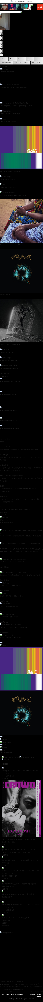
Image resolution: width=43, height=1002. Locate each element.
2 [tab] (1, 34)
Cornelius (3, 507)
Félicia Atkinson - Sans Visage (10, 113)
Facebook (32, 994)
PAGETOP (39, 996)
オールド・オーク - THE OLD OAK (11, 638)
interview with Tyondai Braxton (9, 428)
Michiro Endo (4, 465)
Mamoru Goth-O (5, 447)
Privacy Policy (19, 994)
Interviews (21, 59)
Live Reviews (4, 601)
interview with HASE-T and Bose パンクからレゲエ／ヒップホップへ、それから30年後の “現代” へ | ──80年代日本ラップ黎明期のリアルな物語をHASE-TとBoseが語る (21, 986)
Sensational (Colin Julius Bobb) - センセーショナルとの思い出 (20, 575)
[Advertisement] (21, 956)
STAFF (7, 994)
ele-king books (6, 62)
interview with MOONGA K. (8, 421)
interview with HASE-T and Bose (10, 381)
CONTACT (12, 994)
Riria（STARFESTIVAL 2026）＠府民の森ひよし (15, 627)
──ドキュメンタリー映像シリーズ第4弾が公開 (15, 509)
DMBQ (2, 486)
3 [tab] (1, 37)
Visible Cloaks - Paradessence (10, 344)
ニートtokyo (4, 455)
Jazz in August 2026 (6, 523)
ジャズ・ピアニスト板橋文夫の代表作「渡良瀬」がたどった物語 (21, 536)
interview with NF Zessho (8, 394)
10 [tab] (1, 55)
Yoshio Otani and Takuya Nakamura (11, 475)
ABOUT (3, 994)
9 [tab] (1, 52)
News (38, 59)
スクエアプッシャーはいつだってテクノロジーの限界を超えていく (21, 549)
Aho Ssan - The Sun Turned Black (11, 245)
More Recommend (6, 753)
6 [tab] (1, 44)
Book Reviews (4, 580)
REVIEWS (3, 66)
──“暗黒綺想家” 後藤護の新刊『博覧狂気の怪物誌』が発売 (19, 449)
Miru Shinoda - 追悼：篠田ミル (10, 617)
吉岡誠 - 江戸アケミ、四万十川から (11, 596)
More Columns (4, 567)
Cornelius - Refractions (7, 72)
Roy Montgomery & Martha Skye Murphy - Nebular (16, 106)
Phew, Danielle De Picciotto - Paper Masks (13, 87)
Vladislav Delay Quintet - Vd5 (9, 368)
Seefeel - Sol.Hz (5, 295)
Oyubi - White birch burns (8, 187)
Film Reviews (4, 632)
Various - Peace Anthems (8, 121)
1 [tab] (1, 31)
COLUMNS (3, 515)
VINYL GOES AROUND (22, 62)
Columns (30, 59)
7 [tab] (1, 47)
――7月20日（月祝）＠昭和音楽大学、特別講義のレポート (19, 551)
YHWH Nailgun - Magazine (8, 360)
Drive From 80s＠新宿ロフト (9, 606)
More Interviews (5, 439)
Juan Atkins (3, 496)
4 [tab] (1, 39)
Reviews (12, 59)
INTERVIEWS (4, 376)
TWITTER (38, 994)
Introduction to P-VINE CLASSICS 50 (12, 562)
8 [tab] (1, 50)
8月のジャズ (4, 520)
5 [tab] (1, 42)
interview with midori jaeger (8, 410)
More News (3, 512)
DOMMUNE (37, 62)
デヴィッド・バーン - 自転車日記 (10, 585)
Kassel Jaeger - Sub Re (7, 179)
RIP (1, 570)
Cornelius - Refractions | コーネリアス (12, 981)
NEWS (2, 441)
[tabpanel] (21, 14)
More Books (5, 925)
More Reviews (4, 374)
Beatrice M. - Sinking (6, 352)
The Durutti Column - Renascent (10, 171)
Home (4, 59)
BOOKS (5, 764)
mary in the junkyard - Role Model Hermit (13, 195)
